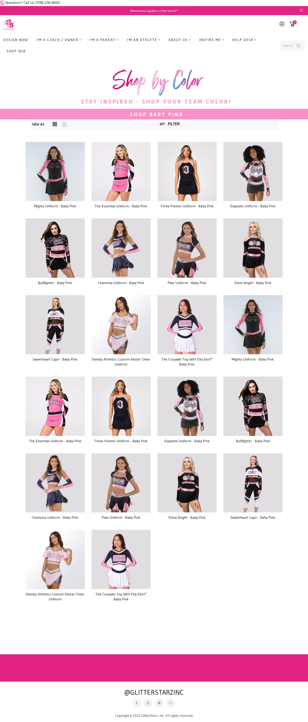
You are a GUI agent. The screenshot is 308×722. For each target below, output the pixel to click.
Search (298, 45)
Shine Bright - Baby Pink (252, 282)
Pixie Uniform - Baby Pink (187, 282)
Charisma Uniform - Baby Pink (121, 282)
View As (38, 124)
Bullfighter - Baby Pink (55, 282)
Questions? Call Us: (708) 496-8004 (32, 2)
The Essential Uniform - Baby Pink (121, 206)
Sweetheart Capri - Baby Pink (55, 359)
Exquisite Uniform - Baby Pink (253, 206)
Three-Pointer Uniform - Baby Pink (187, 206)
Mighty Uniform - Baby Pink (55, 206)
